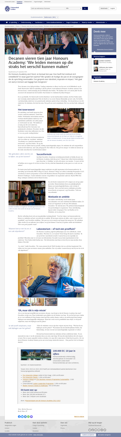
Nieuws (18, 26)
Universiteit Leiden (10, 1)
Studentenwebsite (9, 26)
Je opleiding (13, 22)
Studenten (19, 1)
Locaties (7, 431)
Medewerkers (28, 1)
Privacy (62, 428)
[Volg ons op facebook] (92, 430)
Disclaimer (36, 431)
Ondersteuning (26, 22)
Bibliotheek (47, 1)
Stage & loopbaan (72, 22)
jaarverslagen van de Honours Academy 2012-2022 (43, 401)
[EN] (112, 8)
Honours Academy (99, 81)
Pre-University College (30, 375)
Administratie (100, 22)
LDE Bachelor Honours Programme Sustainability (52, 379)
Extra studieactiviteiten (54, 22)
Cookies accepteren (88, 435)
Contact (7, 428)
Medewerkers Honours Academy (105, 49)
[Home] (6, 22)
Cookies (35, 428)
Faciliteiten (39, 22)
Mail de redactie (79, 416)
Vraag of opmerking (38, 425)
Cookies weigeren (105, 435)
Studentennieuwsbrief (94, 425)
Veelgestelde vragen (10, 425)
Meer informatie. (38, 435)
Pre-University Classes (30, 377)
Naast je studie (87, 22)
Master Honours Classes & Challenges (35, 386)
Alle (67, 8)
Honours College (28, 379)
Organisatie (63, 425)
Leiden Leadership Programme (43, 384)
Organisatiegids (38, 1)
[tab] (24, 302)
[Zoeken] (85, 8)
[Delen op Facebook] (19, 416)
